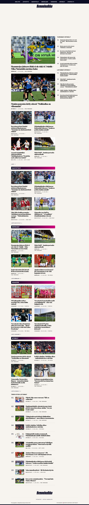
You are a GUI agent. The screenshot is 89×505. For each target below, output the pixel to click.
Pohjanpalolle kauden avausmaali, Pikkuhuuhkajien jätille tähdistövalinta (38, 434)
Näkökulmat (44, 1)
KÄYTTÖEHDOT (75, 502)
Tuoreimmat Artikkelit (64, 37)
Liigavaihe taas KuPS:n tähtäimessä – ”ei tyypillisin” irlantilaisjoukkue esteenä (43, 214)
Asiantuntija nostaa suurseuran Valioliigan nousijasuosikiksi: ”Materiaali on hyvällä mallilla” (39, 444)
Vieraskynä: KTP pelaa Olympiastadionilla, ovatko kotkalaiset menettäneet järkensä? (42, 326)
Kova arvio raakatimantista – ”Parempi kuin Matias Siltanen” (39, 479)
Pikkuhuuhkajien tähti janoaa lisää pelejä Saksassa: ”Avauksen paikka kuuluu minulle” (44, 128)
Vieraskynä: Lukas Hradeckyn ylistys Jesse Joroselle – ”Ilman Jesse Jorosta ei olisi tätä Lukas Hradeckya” (20, 326)
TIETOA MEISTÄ (59, 502)
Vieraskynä (54, 1)
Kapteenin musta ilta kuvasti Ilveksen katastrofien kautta (20, 270)
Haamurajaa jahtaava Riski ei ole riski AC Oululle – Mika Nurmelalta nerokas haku (32, 67)
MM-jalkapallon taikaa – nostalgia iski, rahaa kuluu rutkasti (19, 302)
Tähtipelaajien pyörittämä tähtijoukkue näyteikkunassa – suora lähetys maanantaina (40, 417)
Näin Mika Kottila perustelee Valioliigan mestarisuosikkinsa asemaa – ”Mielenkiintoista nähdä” (21, 215)
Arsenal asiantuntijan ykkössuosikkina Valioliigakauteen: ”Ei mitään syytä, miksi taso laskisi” (20, 155)
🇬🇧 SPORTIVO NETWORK (67, 502)
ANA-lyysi (17, 1)
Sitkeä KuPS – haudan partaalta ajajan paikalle (44, 153)
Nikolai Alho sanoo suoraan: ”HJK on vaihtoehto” (37, 398)
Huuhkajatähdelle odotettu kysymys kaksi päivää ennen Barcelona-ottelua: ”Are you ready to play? (39, 408)
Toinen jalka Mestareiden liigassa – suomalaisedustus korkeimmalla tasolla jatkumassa (19, 381)
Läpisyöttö (26, 1)
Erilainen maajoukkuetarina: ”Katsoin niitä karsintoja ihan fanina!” (43, 380)
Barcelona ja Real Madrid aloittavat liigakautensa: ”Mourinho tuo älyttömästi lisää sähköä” (21, 129)
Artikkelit (62, 1)
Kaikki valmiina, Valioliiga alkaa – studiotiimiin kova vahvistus (44, 357)
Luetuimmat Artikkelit (63, 70)
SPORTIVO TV (71, 1)
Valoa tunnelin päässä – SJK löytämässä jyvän (39, 470)
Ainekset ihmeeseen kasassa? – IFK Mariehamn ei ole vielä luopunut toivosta (44, 271)
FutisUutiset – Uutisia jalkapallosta (44, 499)
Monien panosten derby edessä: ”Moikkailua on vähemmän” (31, 105)
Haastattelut (35, 1)
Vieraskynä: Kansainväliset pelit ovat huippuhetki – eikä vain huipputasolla (44, 302)
